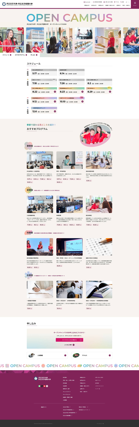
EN (128, 2)
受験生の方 (86, 5)
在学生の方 (93, 5)
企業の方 (118, 5)
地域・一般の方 (126, 5)
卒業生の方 (100, 5)
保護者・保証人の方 (110, 5)
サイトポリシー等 (100, 423)
